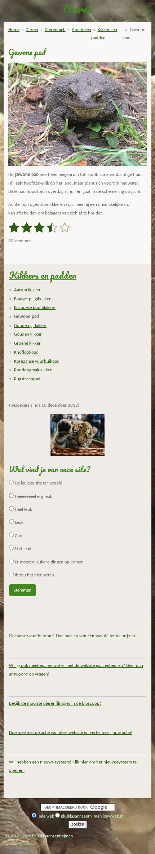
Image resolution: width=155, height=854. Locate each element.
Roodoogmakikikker (33, 370)
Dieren (32, 29)
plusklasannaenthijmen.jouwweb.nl (92, 816)
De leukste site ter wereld (38, 483)
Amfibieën (81, 29)
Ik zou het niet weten (34, 575)
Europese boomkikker (35, 307)
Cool (18, 536)
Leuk (18, 522)
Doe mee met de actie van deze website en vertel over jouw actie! (70, 732)
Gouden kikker (28, 334)
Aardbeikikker (27, 290)
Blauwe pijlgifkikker (32, 299)
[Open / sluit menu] (147, 9)
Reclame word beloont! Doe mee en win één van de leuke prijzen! (73, 635)
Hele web (45, 816)
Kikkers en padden (42, 275)
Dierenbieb (55, 29)
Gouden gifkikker (30, 325)
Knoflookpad (26, 352)
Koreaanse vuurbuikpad (36, 361)
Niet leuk (22, 549)
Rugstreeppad (27, 379)
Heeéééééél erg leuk (33, 496)
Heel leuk (23, 509)
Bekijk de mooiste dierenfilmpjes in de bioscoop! (55, 703)
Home (13, 29)
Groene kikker (27, 343)
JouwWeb (30, 844)
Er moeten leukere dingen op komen (49, 562)
